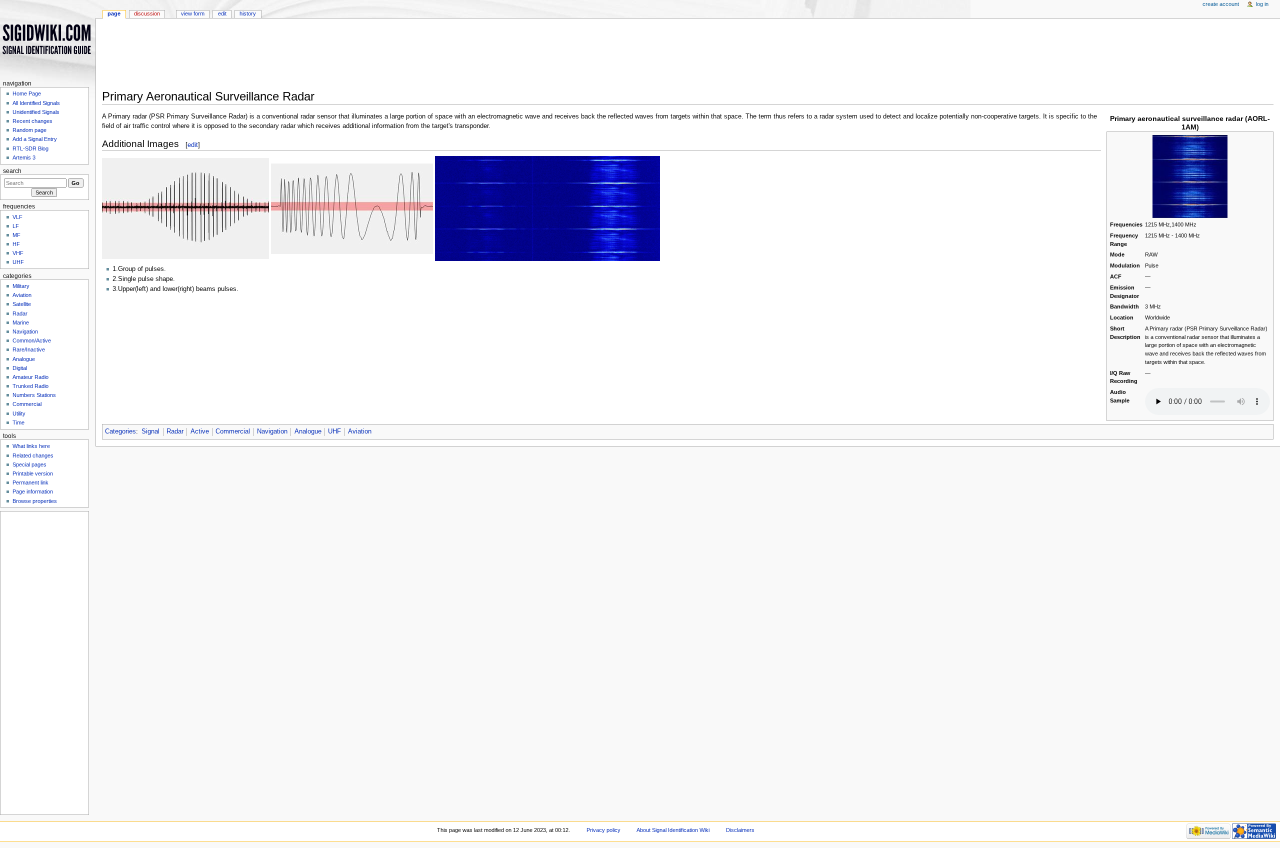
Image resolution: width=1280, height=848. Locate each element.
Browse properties (34, 501)
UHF (334, 431)
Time (18, 423)
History (248, 13)
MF (16, 235)
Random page (29, 130)
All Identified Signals (36, 103)
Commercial (233, 431)
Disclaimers (740, 830)
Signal (151, 431)
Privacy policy (603, 830)
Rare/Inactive (28, 349)
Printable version (32, 473)
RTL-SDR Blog (30, 149)
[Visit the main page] (48, 39)
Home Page (26, 93)
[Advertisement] (412, 57)
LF (15, 226)
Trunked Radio (30, 386)
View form (192, 13)
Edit (222, 13)
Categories (120, 431)
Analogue (308, 431)
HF (16, 244)
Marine (20, 323)
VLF (17, 217)
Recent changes (32, 121)
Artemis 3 (24, 157)
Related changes (33, 455)
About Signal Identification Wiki (673, 830)
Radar (175, 431)
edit (193, 144)
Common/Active (31, 341)
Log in (1262, 4)
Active (199, 431)
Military (21, 286)
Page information (32, 491)
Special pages (29, 465)
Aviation (360, 431)
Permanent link (30, 483)
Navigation (272, 431)
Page (114, 13)
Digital (19, 368)
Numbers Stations (34, 395)
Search (12, 171)
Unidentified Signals (36, 112)
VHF (18, 253)
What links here (31, 446)
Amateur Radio (30, 377)
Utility (19, 413)
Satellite (21, 304)
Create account (1220, 4)
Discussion (147, 13)
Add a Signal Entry (34, 139)
